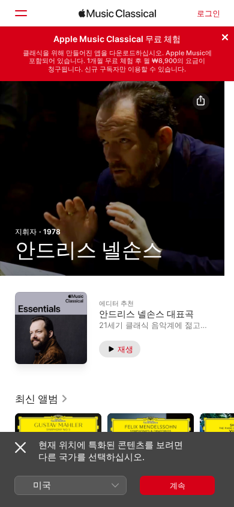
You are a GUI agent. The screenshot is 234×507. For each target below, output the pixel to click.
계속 (177, 485)
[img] (117, 13)
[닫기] (225, 35)
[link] (41, 398)
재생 (125, 348)
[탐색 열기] (20, 13)
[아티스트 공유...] (201, 101)
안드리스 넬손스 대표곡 (146, 313)
